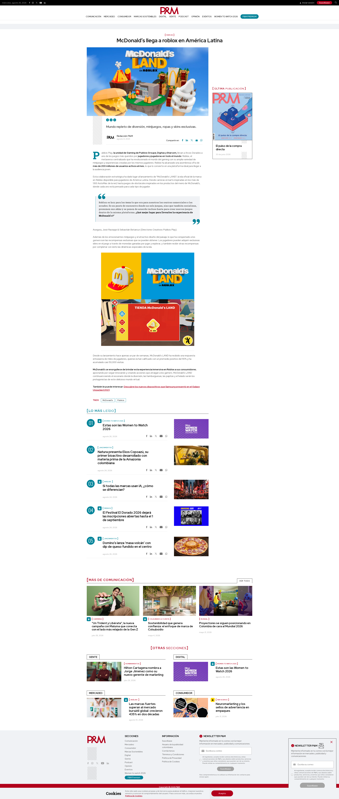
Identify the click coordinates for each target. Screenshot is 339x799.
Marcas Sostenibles (145, 16)
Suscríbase (324, 2)
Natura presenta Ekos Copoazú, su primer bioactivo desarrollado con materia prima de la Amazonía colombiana (123, 457)
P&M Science (222, 700)
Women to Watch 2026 (226, 664)
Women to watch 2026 (226, 16)
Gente (172, 16)
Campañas (97, 619)
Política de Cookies (133, 796)
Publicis (120, 400)
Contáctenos (168, 751)
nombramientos (132, 664)
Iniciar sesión (308, 2)
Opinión (195, 16)
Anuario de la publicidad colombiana (172, 746)
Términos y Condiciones (173, 754)
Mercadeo (109, 16)
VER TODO (244, 581)
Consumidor (124, 16)
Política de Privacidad (171, 758)
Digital (163, 16)
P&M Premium (250, 16)
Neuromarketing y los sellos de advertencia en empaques (232, 707)
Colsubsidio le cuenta (159, 619)
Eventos (207, 16)
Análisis (134, 700)
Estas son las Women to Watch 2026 (125, 427)
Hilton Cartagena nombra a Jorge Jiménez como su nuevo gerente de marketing (143, 671)
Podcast (184, 16)
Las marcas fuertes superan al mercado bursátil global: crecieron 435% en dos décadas (146, 709)
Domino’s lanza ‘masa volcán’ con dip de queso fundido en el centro (127, 545)
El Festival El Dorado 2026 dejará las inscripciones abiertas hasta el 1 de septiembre (128, 516)
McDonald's (108, 400)
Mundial (204, 619)
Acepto (222, 793)
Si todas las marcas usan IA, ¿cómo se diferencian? (128, 488)
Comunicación (93, 16)
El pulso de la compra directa (229, 147)
